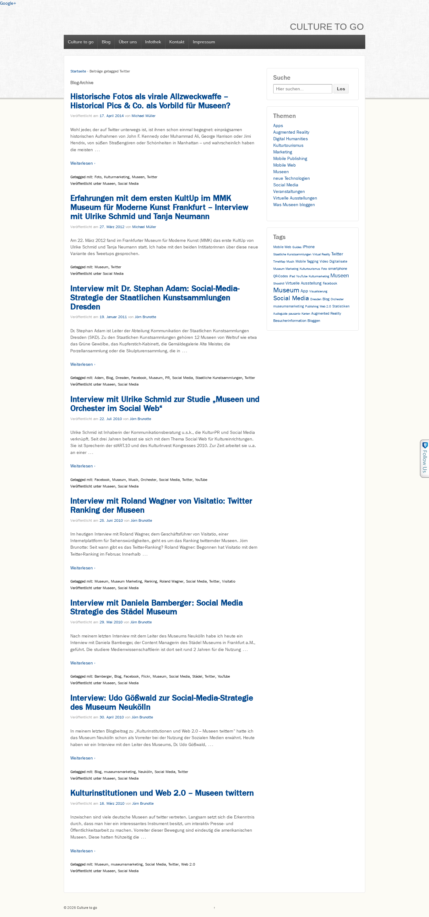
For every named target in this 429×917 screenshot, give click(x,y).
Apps (278, 125)
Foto (98, 177)
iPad (292, 276)
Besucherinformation (289, 320)
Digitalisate (338, 261)
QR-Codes (280, 276)
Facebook (138, 378)
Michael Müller (143, 116)
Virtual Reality (321, 254)
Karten (305, 314)
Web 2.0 (188, 864)
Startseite (78, 71)
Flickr (145, 676)
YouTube (201, 479)
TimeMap (279, 262)
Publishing (311, 306)
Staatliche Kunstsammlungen (218, 378)
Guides (296, 247)
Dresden (122, 378)
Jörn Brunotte (145, 317)
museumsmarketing (120, 772)
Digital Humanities (290, 138)
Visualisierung (318, 291)
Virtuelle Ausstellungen (295, 198)
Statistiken (341, 306)
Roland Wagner (171, 581)
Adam (99, 378)
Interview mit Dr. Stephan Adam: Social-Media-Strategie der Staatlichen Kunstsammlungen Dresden (155, 298)
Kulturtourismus (288, 145)
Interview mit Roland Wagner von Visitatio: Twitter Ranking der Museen (161, 505)
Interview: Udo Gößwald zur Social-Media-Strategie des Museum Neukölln (161, 702)
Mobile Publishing (290, 158)
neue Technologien (291, 178)
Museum (101, 267)
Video (324, 261)
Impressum (204, 41)
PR (167, 378)
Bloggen (313, 320)
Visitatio (228, 581)
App (304, 291)
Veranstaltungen (289, 191)
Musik (133, 479)
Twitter (152, 177)
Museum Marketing (126, 581)
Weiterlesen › (82, 163)
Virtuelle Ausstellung (303, 283)
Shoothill (278, 283)
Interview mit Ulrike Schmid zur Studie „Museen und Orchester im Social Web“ (164, 403)
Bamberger (103, 676)
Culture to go (327, 27)
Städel (197, 676)
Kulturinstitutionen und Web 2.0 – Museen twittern (162, 793)
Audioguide (280, 314)
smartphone (337, 268)
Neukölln (145, 772)
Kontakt (176, 41)
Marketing (282, 152)
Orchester (148, 479)
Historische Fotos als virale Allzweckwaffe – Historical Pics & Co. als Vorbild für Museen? (150, 101)
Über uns (128, 41)
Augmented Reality (291, 132)
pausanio (294, 314)
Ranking (150, 581)
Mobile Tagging (307, 261)
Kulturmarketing (116, 177)
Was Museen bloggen (294, 204)
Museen (138, 177)
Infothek (153, 41)
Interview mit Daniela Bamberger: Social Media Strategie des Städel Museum (156, 607)
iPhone (309, 246)
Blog (106, 41)
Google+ (8, 3)
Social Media (128, 183)
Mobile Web (284, 165)
